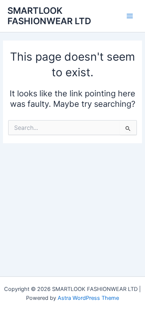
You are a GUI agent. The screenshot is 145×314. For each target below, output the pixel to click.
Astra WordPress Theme (88, 298)
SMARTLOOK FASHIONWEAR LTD (49, 15)
